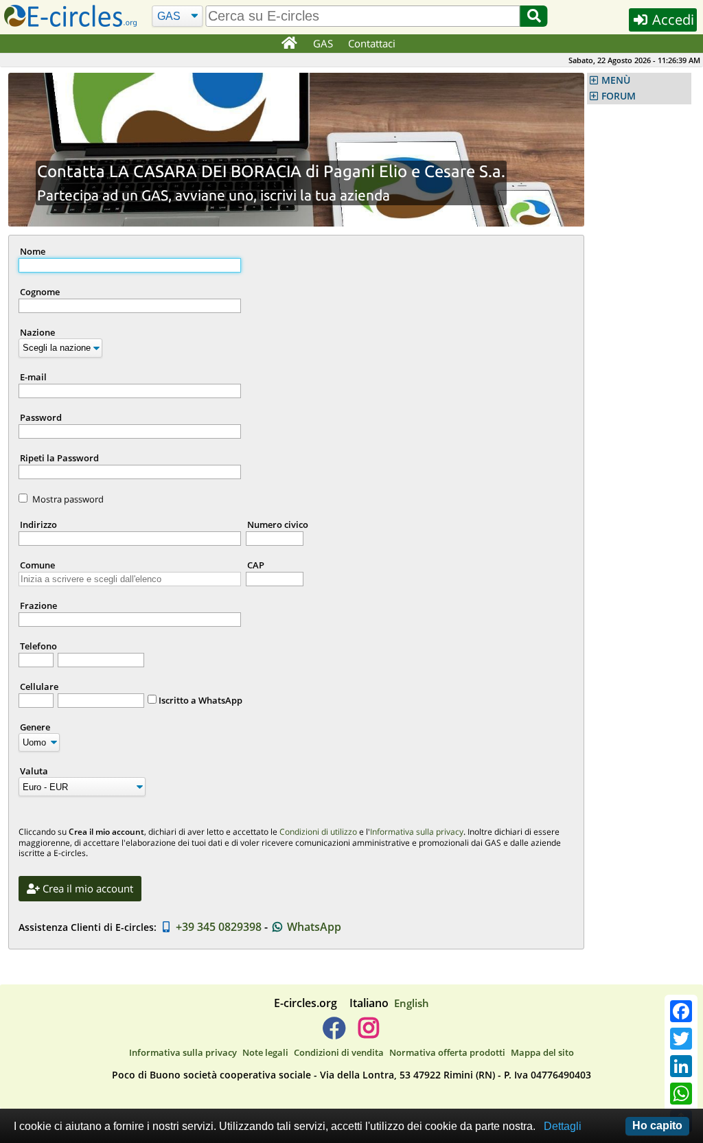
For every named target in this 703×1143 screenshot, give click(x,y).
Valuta (34, 771)
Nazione (37, 332)
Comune (37, 565)
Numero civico (277, 524)
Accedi (671, 19)
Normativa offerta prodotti (447, 1052)
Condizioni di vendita (339, 1052)
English (411, 1003)
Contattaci (371, 43)
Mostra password (68, 499)
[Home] (289, 44)
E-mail (33, 377)
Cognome (40, 292)
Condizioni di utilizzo (318, 832)
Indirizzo (38, 524)
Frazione (38, 605)
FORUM (618, 96)
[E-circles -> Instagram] (368, 1033)
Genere (35, 727)
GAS (323, 43)
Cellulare (39, 686)
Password (41, 417)
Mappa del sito (542, 1052)
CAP (255, 565)
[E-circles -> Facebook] (334, 1033)
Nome (32, 251)
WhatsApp (312, 926)
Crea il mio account (86, 888)
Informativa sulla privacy (416, 832)
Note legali (265, 1052)
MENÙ (615, 80)
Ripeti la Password (59, 458)
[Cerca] (534, 16)
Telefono (38, 646)
